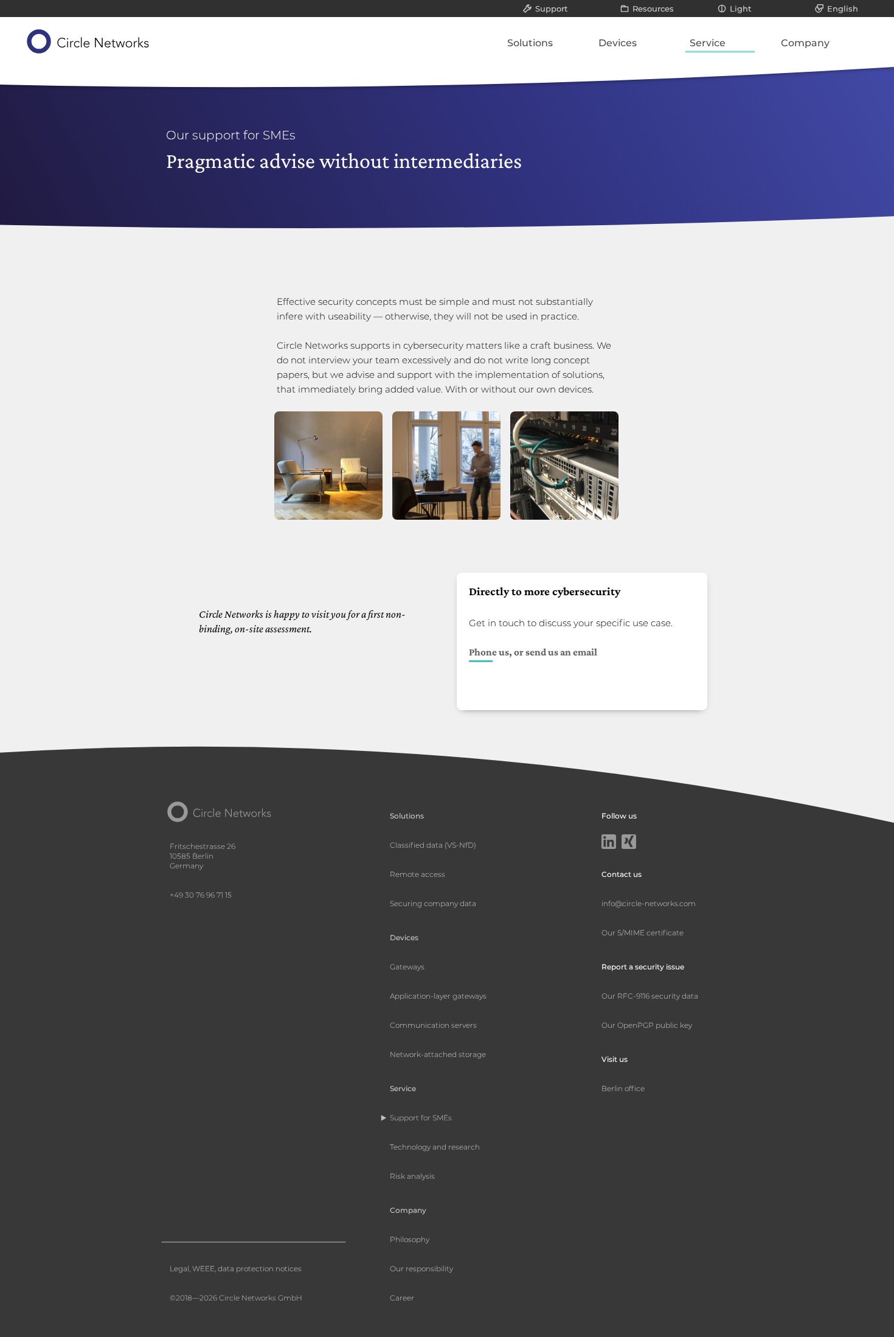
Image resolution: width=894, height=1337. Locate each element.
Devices (617, 43)
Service (708, 43)
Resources (653, 8)
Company (805, 43)
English (842, 8)
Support (551, 8)
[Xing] (629, 842)
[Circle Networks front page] (88, 41)
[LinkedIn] (608, 842)
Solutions (530, 43)
